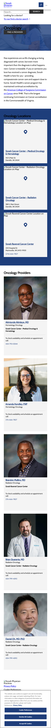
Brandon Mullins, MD (15, 480)
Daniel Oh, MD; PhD (15, 639)
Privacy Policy (10, 686)
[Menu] (46, 5)
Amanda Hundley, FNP (16, 404)
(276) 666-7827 (12, 254)
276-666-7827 (11, 420)
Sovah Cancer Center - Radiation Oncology (21, 199)
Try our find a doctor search (16, 19)
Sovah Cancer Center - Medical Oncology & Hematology (25, 152)
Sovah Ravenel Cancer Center (20, 244)
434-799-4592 (11, 579)
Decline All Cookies (25, 717)
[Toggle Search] (41, 4)
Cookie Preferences (25, 710)
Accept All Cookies (25, 723)
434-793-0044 (12, 344)
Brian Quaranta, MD (15, 559)
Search (36, 11)
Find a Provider (15, 32)
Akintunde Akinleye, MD (17, 322)
